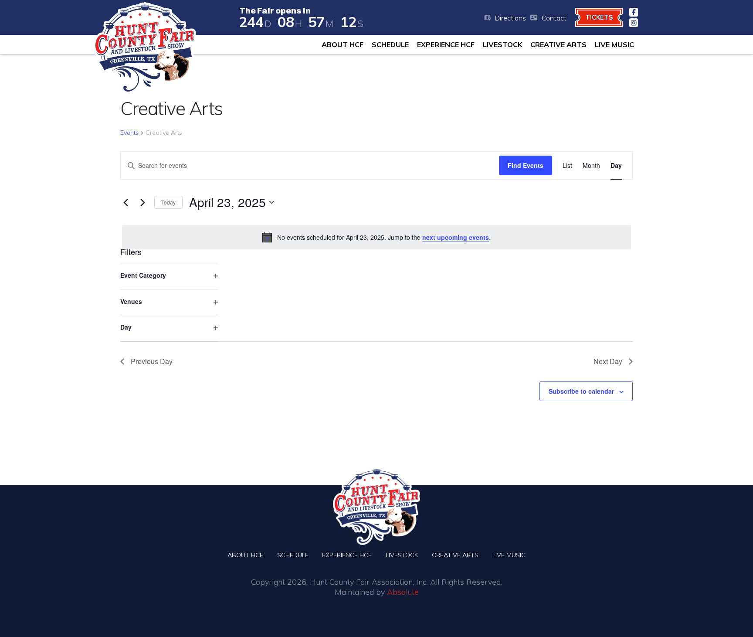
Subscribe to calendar (581, 391)
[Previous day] (125, 202)
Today (168, 202)
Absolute (403, 592)
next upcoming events (455, 237)
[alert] (376, 237)
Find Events (525, 165)
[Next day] (142, 202)
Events (129, 132)
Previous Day (152, 361)
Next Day (608, 361)
